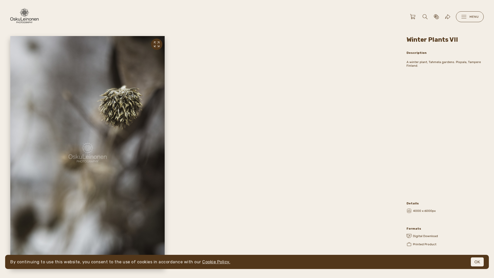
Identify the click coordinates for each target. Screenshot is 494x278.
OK (477, 262)
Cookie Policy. (216, 261)
